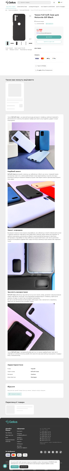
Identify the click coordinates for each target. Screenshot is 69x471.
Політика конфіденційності (22, 434)
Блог (7, 437)
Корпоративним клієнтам (10, 440)
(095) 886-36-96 (46, 432)
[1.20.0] (11, 2)
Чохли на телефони (13, 10)
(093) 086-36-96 (46, 434)
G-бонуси (20, 443)
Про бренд (9, 432)
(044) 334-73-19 (46, 438)
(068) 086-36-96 (46, 436)
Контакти (19, 431)
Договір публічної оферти (22, 447)
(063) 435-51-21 (46, 440)
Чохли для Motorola (24, 10)
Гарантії (19, 441)
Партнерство (9, 435)
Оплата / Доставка (19, 438)
